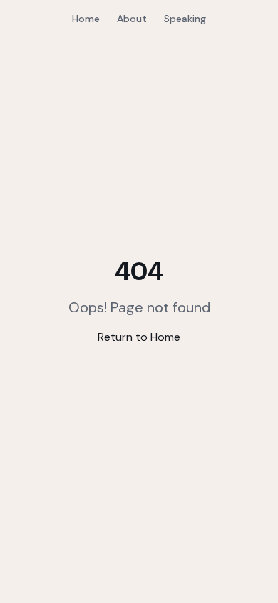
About (132, 18)
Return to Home (139, 336)
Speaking (185, 18)
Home (86, 18)
